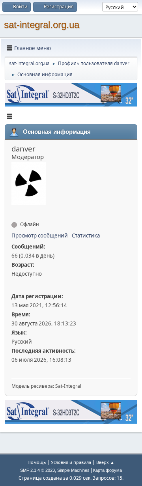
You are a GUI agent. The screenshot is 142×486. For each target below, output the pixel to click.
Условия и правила (71, 462)
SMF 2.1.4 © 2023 (37, 470)
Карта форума (107, 470)
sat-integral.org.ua (41, 24)
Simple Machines (73, 470)
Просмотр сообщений (39, 235)
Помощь (37, 462)
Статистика (86, 235)
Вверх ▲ (105, 462)
